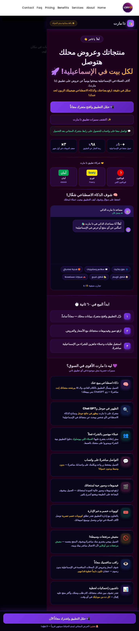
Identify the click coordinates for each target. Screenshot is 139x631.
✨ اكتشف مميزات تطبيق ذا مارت (92, 119)
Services (77, 8)
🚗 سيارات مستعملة (75, 277)
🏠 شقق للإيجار (120, 277)
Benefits (63, 8)
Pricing (50, 8)
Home (102, 8)
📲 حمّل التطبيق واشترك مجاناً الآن (69, 618)
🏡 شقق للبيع (99, 277)
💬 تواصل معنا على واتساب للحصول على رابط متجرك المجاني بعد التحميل (92, 130)
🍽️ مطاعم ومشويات (97, 269)
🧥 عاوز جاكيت (121, 269)
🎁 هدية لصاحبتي (72, 269)
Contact (28, 8)
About (90, 8)
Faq (39, 8)
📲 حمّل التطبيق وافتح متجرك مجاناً (92, 107)
